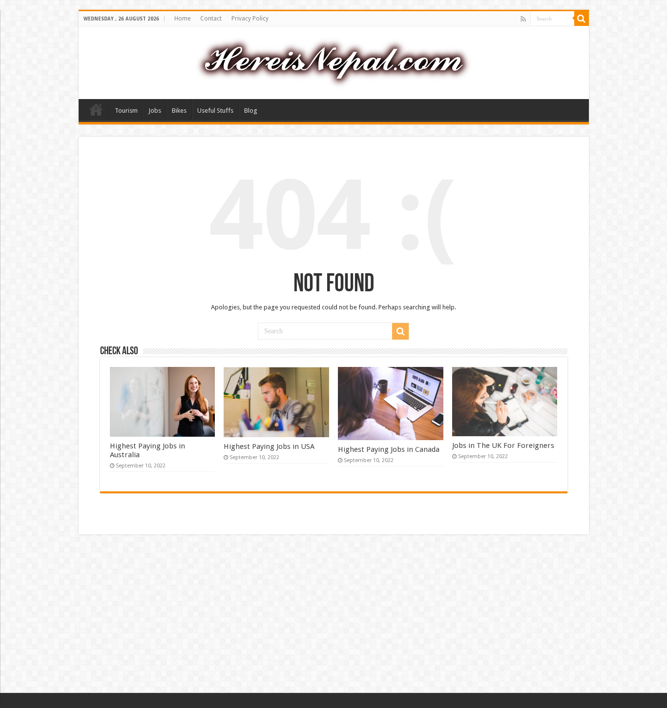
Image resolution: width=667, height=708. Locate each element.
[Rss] (523, 19)
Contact (211, 18)
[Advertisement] (333, 614)
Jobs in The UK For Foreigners (503, 445)
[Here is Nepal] (333, 61)
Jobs (154, 110)
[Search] (581, 18)
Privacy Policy (250, 18)
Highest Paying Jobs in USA (269, 446)
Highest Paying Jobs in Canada (388, 449)
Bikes (179, 110)
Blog (250, 110)
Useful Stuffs (215, 110)
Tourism (126, 110)
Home (182, 18)
